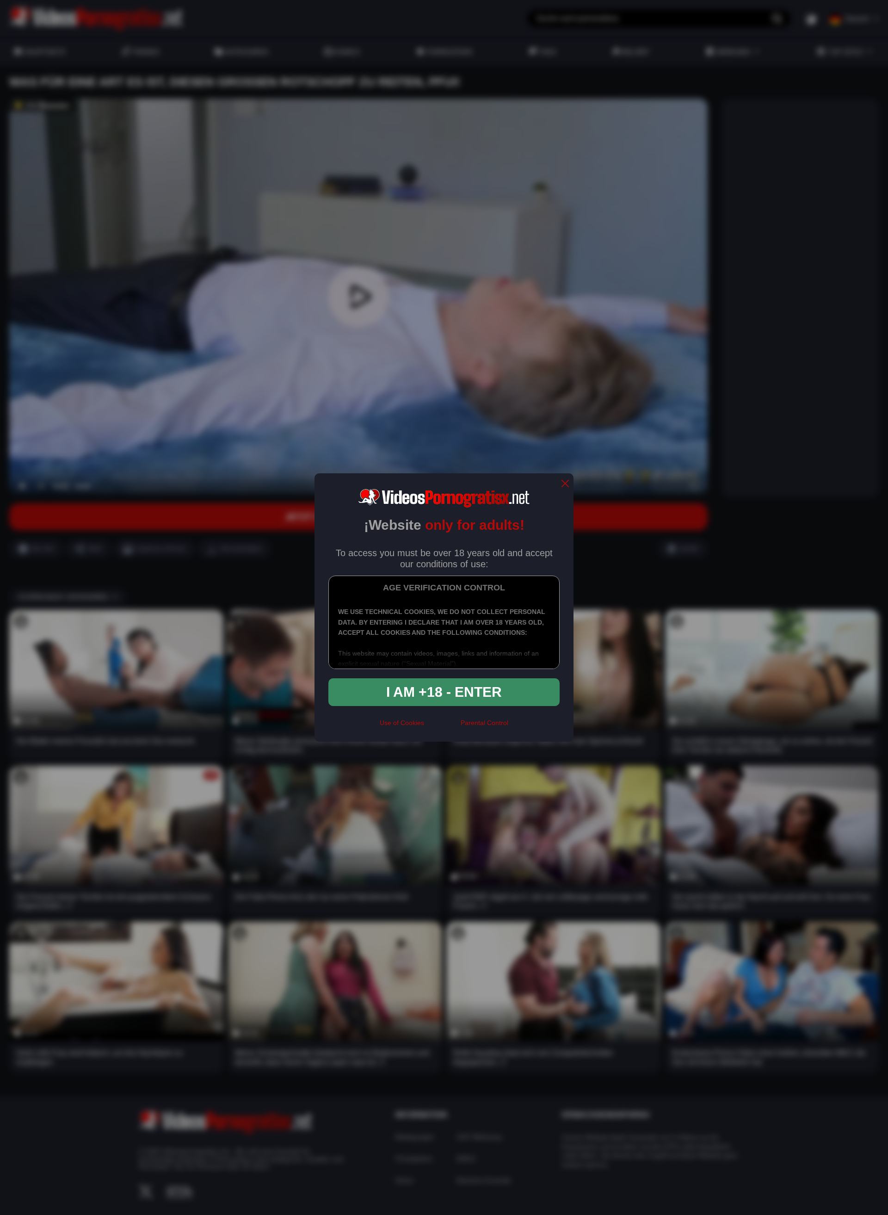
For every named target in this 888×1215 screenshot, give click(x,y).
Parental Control (484, 722)
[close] (565, 484)
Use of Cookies (402, 722)
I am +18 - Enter (444, 692)
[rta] (442, 727)
